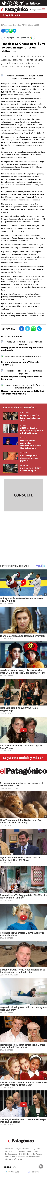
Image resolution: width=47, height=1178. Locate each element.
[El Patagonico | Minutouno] (22, 4)
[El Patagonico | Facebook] (9, 4)
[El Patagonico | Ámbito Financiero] (34, 4)
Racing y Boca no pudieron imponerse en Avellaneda (22, 349)
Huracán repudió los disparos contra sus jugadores (21, 378)
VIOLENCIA (23, 453)
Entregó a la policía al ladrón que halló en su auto (30, 418)
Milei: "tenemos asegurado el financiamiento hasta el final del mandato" (31, 444)
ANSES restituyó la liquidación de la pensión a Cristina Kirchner (31, 430)
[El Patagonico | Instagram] (15, 4)
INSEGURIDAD (24, 413)
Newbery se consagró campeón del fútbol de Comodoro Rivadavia (22, 392)
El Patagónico (6, 25)
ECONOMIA (23, 438)
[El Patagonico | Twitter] (3, 4)
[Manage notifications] (41, 1166)
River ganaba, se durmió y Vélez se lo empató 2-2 (20, 363)
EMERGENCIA (24, 465)
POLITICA (23, 425)
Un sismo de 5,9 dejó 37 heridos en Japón (30, 469)
